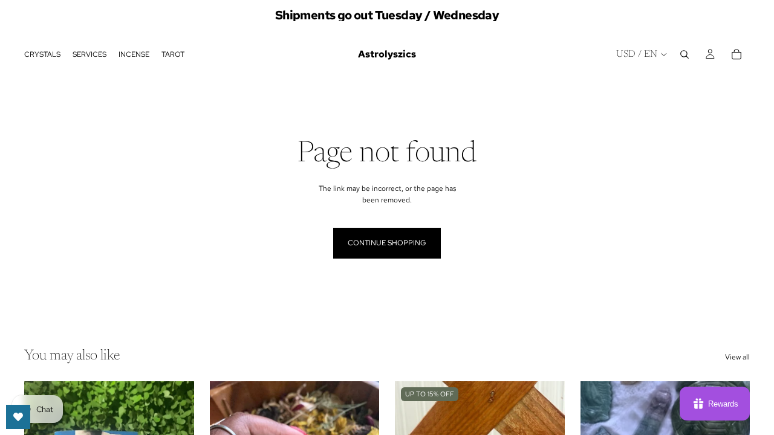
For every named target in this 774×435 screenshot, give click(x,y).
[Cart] (736, 54)
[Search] (684, 54)
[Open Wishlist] (18, 417)
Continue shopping (387, 243)
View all (737, 357)
